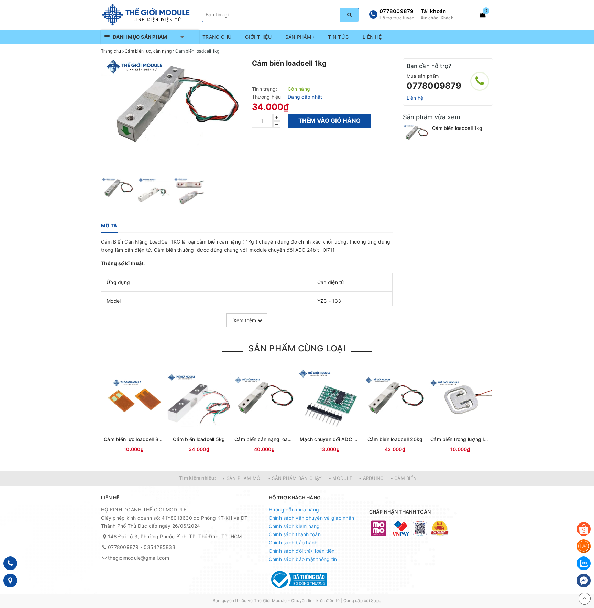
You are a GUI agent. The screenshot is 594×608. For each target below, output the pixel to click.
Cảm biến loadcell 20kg (395, 439)
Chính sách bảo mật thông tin (303, 559)
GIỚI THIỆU (258, 37)
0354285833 (159, 547)
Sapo (376, 600)
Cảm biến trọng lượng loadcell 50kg (460, 439)
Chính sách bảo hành (293, 542)
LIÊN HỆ (372, 37)
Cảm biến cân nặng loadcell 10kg (264, 439)
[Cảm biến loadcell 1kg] (416, 135)
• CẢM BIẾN (403, 478)
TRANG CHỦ (216, 37)
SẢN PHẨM (298, 37)
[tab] (109, 226)
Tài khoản (433, 11)
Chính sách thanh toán (295, 534)
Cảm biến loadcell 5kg (199, 439)
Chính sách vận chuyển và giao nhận (311, 518)
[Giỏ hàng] (482, 14)
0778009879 (397, 11)
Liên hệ (415, 98)
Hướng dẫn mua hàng (294, 510)
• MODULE (340, 478)
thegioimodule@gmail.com (138, 558)
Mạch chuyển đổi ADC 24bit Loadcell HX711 (330, 439)
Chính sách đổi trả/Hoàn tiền (302, 551)
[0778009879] (479, 81)
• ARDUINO (371, 478)
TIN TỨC (338, 37)
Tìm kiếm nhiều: (197, 478)
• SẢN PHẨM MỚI (242, 478)
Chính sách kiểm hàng (294, 526)
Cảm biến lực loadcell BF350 (134, 439)
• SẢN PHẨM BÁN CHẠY (295, 478)
